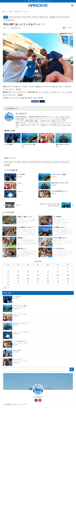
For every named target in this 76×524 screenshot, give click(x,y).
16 (68, 275)
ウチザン (67, 17)
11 (18, 275)
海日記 (6, 17)
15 (58, 275)
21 (48, 278)
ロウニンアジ (44, 17)
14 (48, 275)
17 (8, 278)
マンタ (60, 17)
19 (28, 278)
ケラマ (36, 17)
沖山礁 (53, 17)
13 (38, 275)
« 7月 (5, 288)
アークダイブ (27, 17)
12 (28, 275)
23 (68, 278)
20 (38, 278)
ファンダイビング (16, 17)
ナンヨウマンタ (9, 20)
